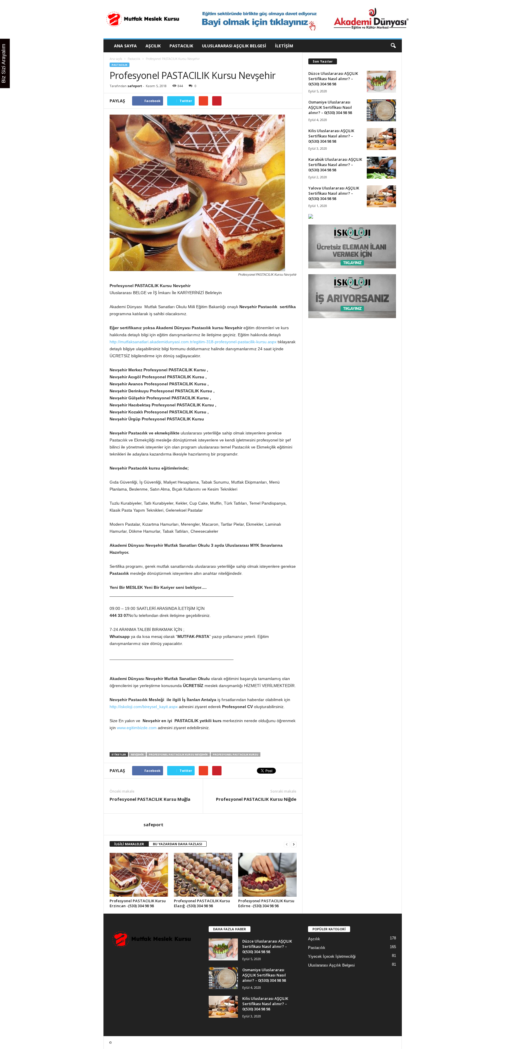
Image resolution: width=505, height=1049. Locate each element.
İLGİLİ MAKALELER (129, 844)
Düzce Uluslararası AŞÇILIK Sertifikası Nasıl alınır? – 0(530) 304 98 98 (333, 79)
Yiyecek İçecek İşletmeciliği (332, 956)
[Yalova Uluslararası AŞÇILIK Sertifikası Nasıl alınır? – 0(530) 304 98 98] (381, 196)
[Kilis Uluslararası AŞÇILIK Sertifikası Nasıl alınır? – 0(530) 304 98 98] (381, 139)
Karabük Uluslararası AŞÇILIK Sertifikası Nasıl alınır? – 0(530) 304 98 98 (335, 164)
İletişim (284, 46)
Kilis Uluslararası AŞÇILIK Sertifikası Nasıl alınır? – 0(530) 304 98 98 (331, 136)
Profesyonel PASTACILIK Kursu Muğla (150, 799)
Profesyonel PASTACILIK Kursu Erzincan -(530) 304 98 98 (138, 903)
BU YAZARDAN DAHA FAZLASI (177, 844)
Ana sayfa (116, 59)
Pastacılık (181, 46)
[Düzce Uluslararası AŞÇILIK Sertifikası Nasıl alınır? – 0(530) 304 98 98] (381, 82)
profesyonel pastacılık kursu (235, 754)
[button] (393, 45)
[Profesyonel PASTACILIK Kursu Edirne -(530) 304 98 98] (267, 875)
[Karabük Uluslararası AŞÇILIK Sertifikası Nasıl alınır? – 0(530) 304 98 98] (381, 168)
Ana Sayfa (125, 46)
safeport (134, 86)
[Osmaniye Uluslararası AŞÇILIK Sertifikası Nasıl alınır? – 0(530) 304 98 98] (381, 110)
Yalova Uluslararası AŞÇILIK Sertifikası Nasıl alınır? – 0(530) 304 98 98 (333, 193)
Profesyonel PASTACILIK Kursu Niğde (256, 799)
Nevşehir (137, 754)
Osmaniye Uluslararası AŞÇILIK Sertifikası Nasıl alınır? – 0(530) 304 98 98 (330, 107)
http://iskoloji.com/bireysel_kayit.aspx (144, 706)
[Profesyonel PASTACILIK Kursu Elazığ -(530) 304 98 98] (203, 875)
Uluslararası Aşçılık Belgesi (234, 46)
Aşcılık (153, 46)
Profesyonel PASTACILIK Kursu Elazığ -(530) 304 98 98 (202, 903)
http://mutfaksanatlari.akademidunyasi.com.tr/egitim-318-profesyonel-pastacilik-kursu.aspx (193, 341)
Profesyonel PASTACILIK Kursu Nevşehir (178, 754)
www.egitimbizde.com (137, 727)
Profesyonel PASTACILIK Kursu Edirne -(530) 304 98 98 (266, 903)
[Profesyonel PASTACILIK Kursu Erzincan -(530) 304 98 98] (139, 875)
